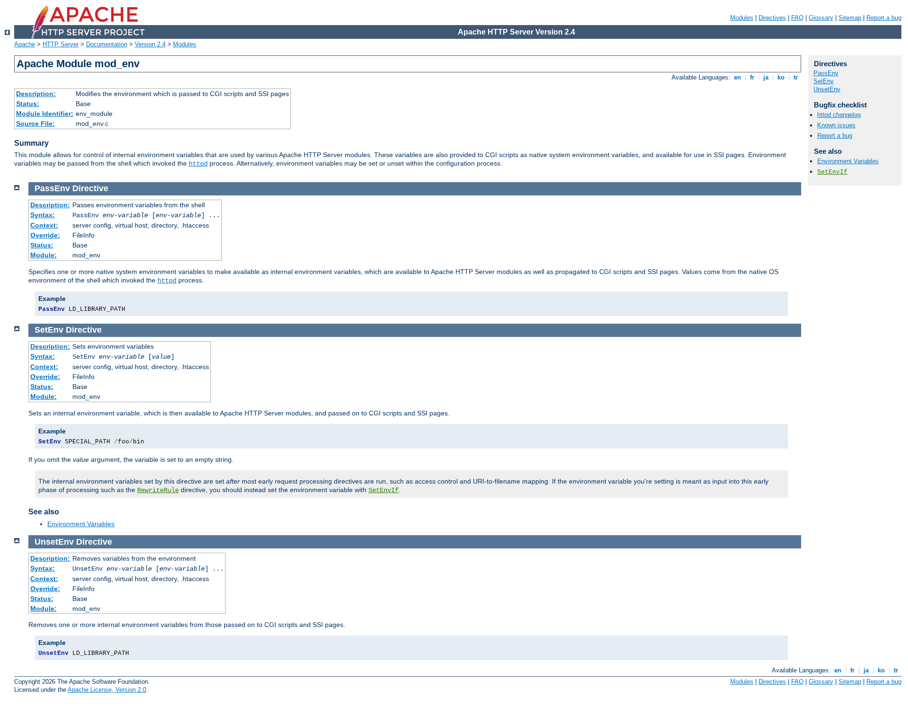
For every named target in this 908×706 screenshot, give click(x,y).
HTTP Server (61, 44)
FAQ (797, 17)
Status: (27, 103)
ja (765, 77)
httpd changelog (839, 114)
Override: (45, 235)
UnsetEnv (826, 89)
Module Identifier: (44, 113)
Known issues (836, 125)
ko (781, 77)
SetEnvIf (383, 490)
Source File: (35, 123)
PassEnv (825, 73)
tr (796, 77)
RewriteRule (158, 490)
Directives (772, 17)
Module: (43, 255)
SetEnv (823, 81)
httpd (198, 164)
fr (752, 77)
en (737, 77)
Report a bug (883, 17)
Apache (24, 44)
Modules (741, 17)
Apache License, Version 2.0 (107, 689)
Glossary (821, 17)
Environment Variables (80, 524)
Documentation (106, 44)
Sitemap (849, 17)
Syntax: (42, 215)
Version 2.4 (150, 44)
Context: (44, 225)
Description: (36, 93)
